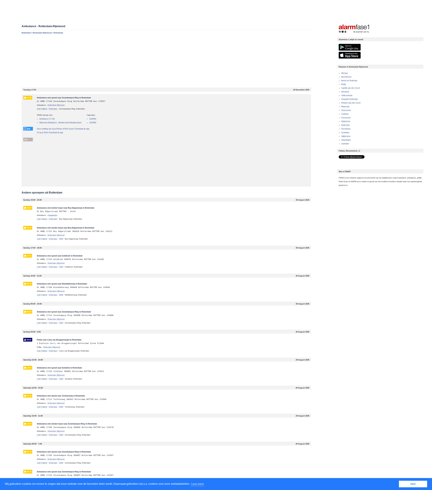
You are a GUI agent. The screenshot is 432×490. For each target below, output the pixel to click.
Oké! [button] (413, 484)
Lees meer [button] (197, 483)
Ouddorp (344, 114)
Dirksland (345, 92)
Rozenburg (345, 129)
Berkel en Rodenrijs (349, 80)
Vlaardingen (346, 140)
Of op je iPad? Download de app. (50, 132)
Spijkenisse (345, 136)
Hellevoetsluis (347, 95)
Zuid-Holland (42, 109)
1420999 (92, 122)
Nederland (26, 33)
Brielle (343, 84)
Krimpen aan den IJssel (350, 103)
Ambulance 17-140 (47, 119)
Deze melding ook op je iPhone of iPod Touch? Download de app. (63, 129)
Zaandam (345, 144)
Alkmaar (344, 73)
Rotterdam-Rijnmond (42, 33)
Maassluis (345, 106)
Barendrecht (346, 77)
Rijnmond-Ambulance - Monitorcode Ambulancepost (60, 122)
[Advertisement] (123, 60)
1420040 (92, 119)
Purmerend (345, 118)
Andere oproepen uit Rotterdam (42, 192)
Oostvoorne (346, 110)
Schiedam (345, 132)
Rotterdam (58, 33)
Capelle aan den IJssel (350, 88)
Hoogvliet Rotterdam (349, 99)
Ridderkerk (345, 121)
